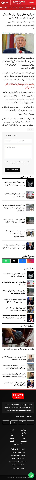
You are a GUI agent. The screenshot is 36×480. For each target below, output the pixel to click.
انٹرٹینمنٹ (24, 441)
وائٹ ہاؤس (30, 129)
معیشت (24, 436)
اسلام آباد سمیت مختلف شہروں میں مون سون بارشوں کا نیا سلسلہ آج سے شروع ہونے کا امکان (13, 208)
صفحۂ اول (28, 7)
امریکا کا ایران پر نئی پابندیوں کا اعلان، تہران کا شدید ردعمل (14, 195)
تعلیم (24, 438)
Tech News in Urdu (18, 458)
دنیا (10, 7)
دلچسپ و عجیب (18, 444)
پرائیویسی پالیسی (20, 416)
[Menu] (34, 8)
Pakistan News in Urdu (18, 449)
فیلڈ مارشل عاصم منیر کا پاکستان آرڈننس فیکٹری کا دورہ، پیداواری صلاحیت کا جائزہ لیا (15, 234)
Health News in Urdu (18, 465)
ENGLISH (31, 3)
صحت (12, 438)
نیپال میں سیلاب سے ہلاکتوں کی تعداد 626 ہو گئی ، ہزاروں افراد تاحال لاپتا (14, 220)
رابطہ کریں (29, 416)
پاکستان (15, 7)
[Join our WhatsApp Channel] (31, 475)
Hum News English (18, 468)
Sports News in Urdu (18, 452)
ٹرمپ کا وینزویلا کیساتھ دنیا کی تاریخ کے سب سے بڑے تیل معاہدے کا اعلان (14, 246)
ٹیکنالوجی (12, 441)
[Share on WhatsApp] (9, 33)
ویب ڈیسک (31, 33)
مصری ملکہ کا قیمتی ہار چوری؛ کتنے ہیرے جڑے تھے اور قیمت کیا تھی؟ (14, 183)
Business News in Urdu (18, 455)
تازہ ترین (21, 7)
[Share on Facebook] (3, 33)
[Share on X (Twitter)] (6, 33)
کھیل (12, 436)
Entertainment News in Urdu (18, 462)
